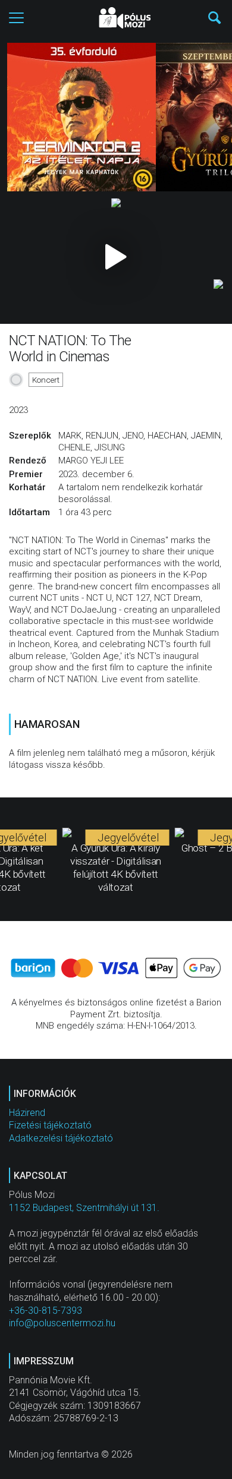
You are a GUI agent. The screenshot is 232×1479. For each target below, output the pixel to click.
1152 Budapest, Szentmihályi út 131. (84, 1207)
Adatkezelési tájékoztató (61, 1138)
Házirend (27, 1112)
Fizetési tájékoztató (50, 1125)
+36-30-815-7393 (45, 1310)
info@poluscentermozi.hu (62, 1323)
